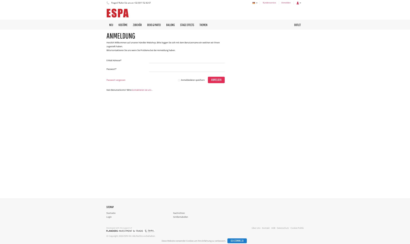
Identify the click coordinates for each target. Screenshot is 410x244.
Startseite (110, 213)
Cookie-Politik (297, 228)
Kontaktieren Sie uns (141, 89)
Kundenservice (269, 2)
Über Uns (256, 228)
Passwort (111, 69)
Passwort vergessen (116, 79)
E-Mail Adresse (114, 60)
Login (109, 216)
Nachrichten (179, 213)
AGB (273, 228)
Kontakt (266, 228)
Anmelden (286, 2)
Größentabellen (180, 216)
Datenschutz (283, 228)
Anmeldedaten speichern (193, 79)
